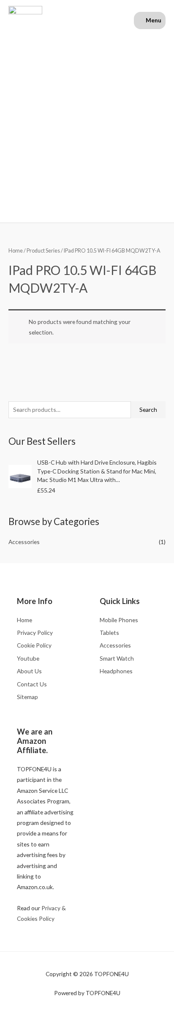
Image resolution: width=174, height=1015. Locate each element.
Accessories (24, 541)
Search (148, 409)
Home (15, 251)
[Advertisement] (87, 125)
